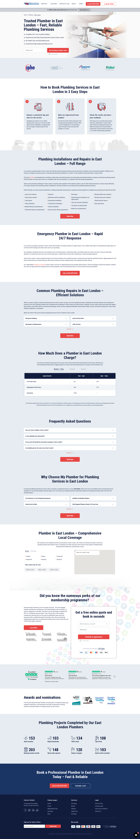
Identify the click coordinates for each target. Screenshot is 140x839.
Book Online (110, 4)
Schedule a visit (80, 786)
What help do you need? (87, 624)
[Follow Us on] (25, 810)
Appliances (74, 811)
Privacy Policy (99, 803)
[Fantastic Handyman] (62, 634)
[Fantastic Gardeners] (31, 639)
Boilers (73, 806)
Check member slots (84, 10)
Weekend (72, 369)
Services (44, 4)
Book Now (70, 216)
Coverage (50, 811)
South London (54, 569)
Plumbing (74, 803)
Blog (49, 814)
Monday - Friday (59, 369)
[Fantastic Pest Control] (62, 639)
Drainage (73, 814)
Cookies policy (99, 806)
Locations (53, 4)
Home (49, 803)
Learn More (33, 628)
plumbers (32, 177)
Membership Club (53, 808)
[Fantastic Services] (31, 634)
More (81, 4)
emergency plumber (39, 264)
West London (42, 569)
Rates (73, 4)
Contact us (98, 811)
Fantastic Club (64, 4)
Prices (49, 806)
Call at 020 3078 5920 (70, 273)
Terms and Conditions (101, 808)
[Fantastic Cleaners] (47, 634)
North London (30, 569)
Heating (73, 808)
